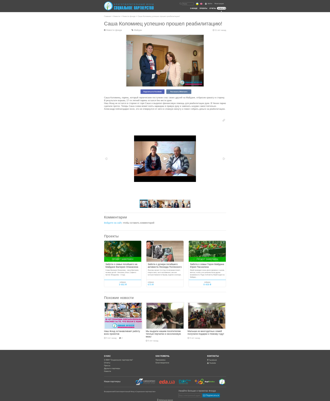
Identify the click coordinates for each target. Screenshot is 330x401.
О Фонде (193, 8)
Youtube (212, 363)
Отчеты (212, 8)
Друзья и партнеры (112, 368)
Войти (210, 4)
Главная (107, 16)
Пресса (107, 365)
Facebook (212, 360)
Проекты (203, 8)
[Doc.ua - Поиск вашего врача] (183, 382)
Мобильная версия (165, 400)
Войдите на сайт (113, 223)
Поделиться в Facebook (152, 92)
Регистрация (219, 4)
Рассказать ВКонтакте (178, 92)
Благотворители (162, 363)
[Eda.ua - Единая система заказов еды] (165, 382)
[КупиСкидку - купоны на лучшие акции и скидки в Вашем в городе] (203, 382)
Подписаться (212, 395)
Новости (222, 8)
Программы (161, 360)
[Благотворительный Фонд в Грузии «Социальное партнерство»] (220, 382)
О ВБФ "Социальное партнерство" (118, 360)
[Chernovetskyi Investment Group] (145, 382)
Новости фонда (128, 16)
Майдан (137, 30)
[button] (224, 120)
